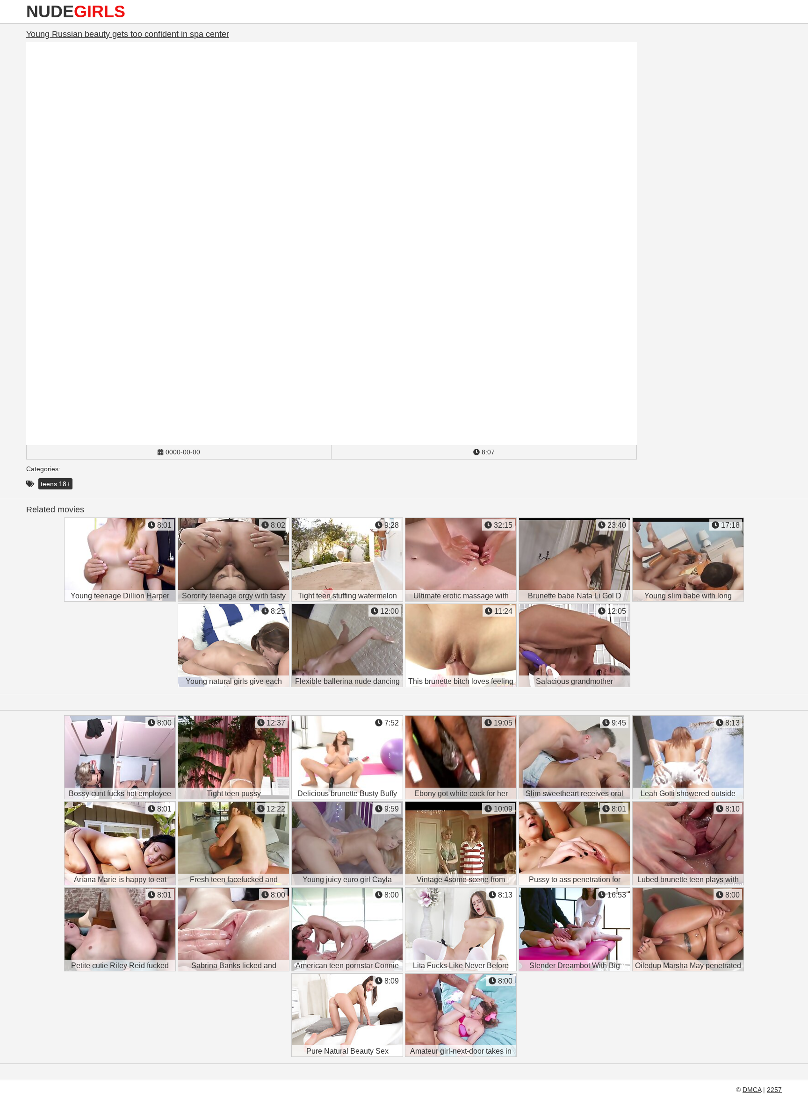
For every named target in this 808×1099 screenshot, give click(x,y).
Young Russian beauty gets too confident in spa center (127, 34)
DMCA (752, 1089)
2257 (774, 1089)
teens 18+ (55, 484)
